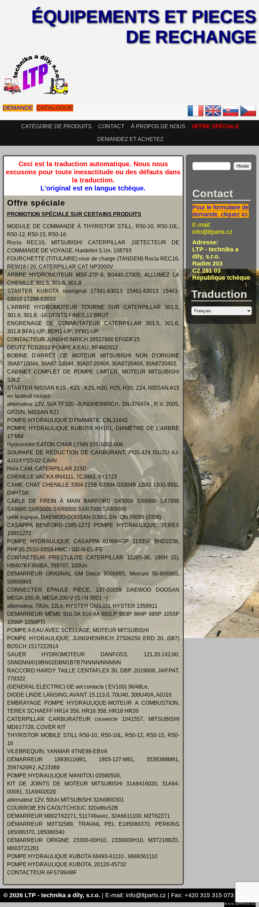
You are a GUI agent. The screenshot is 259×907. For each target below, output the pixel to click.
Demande (18, 107)
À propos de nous (158, 126)
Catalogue (54, 107)
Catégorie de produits (56, 126)
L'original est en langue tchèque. (93, 188)
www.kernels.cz (240, 903)
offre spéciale (215, 126)
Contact (111, 126)
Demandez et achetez (130, 139)
